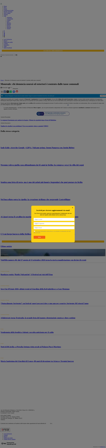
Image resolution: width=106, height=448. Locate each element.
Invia (39, 237)
